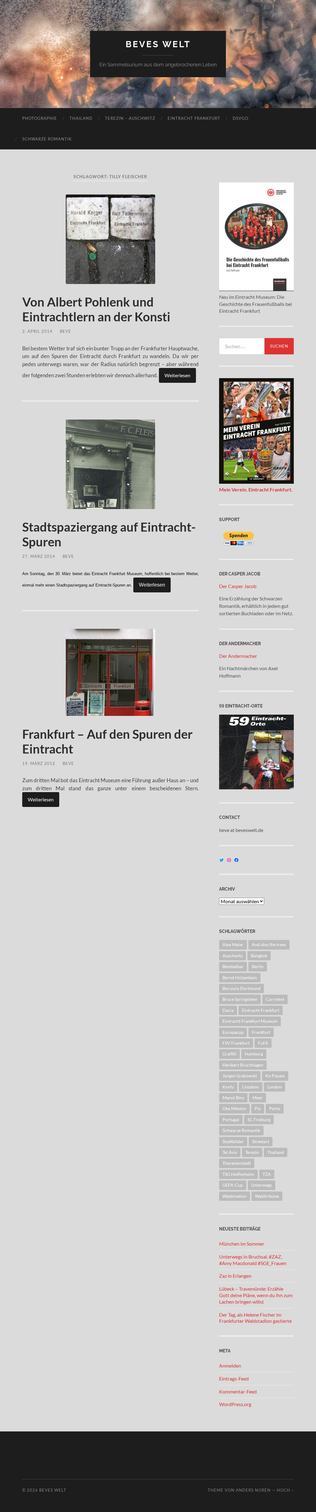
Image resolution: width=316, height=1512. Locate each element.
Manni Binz (233, 1097)
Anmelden (230, 1365)
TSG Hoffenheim (238, 1174)
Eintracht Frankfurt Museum (249, 1021)
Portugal (230, 1119)
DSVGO (240, 118)
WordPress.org (235, 1404)
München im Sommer (241, 1244)
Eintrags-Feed (234, 1378)
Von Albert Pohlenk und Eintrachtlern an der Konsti (96, 309)
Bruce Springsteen (239, 999)
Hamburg (254, 1053)
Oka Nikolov (234, 1108)
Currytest (275, 999)
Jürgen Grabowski (239, 1075)
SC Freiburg (258, 1119)
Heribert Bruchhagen (242, 1064)
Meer (257, 1097)
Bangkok (259, 955)
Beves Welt (158, 44)
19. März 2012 (38, 763)
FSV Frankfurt (236, 1043)
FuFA (263, 1043)
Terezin (252, 1152)
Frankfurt (261, 1032)
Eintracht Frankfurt (194, 118)
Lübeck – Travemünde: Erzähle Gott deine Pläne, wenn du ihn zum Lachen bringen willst (256, 1295)
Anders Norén (253, 1490)
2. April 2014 (37, 331)
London (274, 1086)
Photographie (39, 118)
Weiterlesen (177, 375)
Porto (274, 1108)
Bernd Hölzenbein (239, 977)
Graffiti (229, 1053)
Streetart (260, 1141)
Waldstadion (234, 1196)
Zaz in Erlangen (235, 1276)
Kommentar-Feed (238, 1391)
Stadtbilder (233, 1141)
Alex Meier (232, 944)
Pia (258, 1108)
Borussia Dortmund (241, 988)
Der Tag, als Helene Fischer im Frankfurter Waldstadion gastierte (255, 1318)
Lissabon (250, 1086)
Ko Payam (275, 1075)
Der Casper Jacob (237, 586)
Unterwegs (261, 1185)
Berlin (258, 966)
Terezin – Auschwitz (130, 118)
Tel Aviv (229, 1152)
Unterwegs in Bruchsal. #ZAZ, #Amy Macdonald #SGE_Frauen (252, 1260)
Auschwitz (232, 955)
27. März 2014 (38, 556)
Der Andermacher (238, 656)
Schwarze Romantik (47, 138)
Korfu (228, 1086)
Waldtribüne (267, 1196)
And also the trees (269, 944)
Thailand (81, 118)
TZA (267, 1174)
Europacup (232, 1032)
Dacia (228, 1010)
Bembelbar (232, 966)
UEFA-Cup (232, 1185)
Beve (65, 331)
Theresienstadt (236, 1163)
